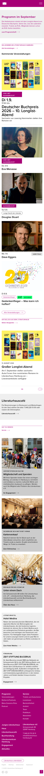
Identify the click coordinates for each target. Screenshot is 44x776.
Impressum (29, 765)
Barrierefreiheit (28, 703)
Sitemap (11, 765)
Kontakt (26, 718)
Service (26, 693)
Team (25, 709)
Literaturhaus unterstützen (13, 760)
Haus (4, 728)
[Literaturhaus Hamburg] (6, 4)
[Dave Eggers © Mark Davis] (22, 236)
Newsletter (27, 715)
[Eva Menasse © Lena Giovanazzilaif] (22, 142)
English (4, 765)
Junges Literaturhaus (11, 724)
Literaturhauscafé (9, 732)
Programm (6, 693)
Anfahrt (26, 706)
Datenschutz (20, 765)
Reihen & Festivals (9, 700)
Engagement (7, 745)
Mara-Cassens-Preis (9, 703)
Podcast (5, 706)
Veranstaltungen (8, 697)
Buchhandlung (8, 735)
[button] (40, 389)
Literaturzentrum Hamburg (9, 740)
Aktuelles (6, 748)
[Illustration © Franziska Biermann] (22, 276)
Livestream (27, 700)
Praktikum (26, 712)
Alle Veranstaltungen (12, 312)
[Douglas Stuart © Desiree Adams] (22, 188)
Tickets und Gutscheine (32, 697)
